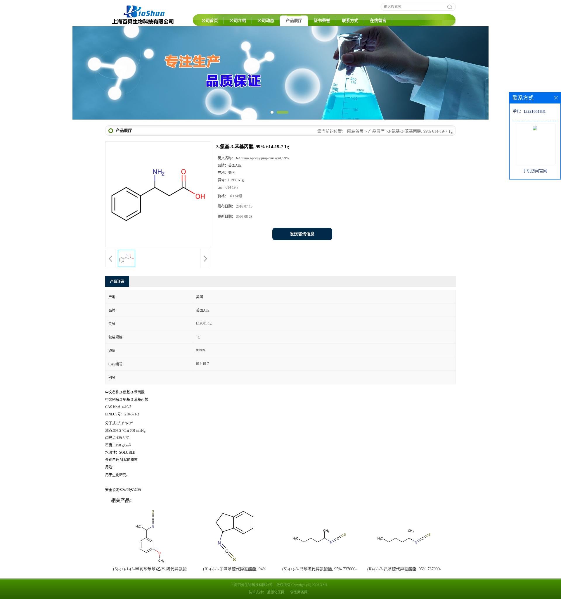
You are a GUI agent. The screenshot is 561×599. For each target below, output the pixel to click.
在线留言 (378, 20)
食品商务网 (299, 592)
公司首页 (210, 20)
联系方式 (350, 20)
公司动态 (266, 20)
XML (324, 585)
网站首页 (355, 131)
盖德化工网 (276, 592)
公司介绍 (238, 20)
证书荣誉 (322, 20)
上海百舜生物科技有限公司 (252, 585)
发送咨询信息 (302, 234)
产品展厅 (294, 20)
